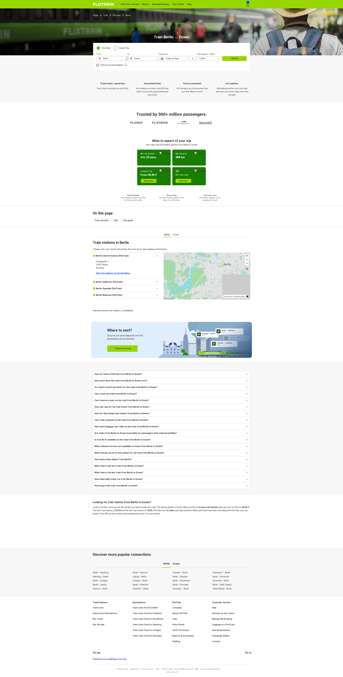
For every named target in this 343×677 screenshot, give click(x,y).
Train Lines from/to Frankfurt (147, 613)
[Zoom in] (247, 256)
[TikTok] (249, 659)
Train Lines (98, 607)
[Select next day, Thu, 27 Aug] (192, 58)
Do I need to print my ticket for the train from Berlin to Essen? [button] (125, 387)
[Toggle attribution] (247, 296)
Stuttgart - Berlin (181, 588)
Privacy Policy (147, 669)
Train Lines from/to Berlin (145, 607)
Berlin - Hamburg (100, 572)
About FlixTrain (179, 613)
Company (177, 607)
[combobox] (114, 58)
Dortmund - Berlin (220, 580)
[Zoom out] (247, 260)
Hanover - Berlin (100, 588)
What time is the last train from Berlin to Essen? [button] (118, 472)
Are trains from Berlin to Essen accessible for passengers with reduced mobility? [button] (135, 433)
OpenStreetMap (239, 296)
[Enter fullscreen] (247, 269)
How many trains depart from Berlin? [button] (113, 459)
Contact (216, 641)
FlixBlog (176, 641)
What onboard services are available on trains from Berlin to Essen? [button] (128, 446)
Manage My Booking (222, 619)
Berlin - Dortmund (220, 576)
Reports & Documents (183, 636)
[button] (126, 256)
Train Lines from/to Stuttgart (147, 636)
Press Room (178, 624)
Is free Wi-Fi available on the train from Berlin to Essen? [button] (122, 439)
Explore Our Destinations (105, 613)
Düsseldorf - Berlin (221, 572)
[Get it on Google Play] (102, 659)
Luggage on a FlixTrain (223, 624)
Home (95, 15)
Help (214, 607)
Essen (176, 234)
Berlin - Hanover (140, 572)
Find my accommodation (111, 65)
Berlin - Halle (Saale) (222, 584)
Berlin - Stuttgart (181, 584)
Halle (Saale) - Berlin (222, 588)
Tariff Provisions (180, 630)
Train (105, 15)
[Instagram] (246, 659)
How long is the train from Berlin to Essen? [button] (116, 485)
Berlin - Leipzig (100, 584)
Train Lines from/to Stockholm (148, 619)
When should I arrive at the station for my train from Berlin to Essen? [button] (129, 453)
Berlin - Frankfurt (140, 584)
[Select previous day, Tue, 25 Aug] (188, 58)
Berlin (128, 15)
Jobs (174, 619)
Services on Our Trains (223, 613)
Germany (117, 15)
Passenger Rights (221, 636)
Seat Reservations (221, 630)
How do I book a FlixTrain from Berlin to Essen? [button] (118, 374)
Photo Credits (167, 669)
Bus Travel (98, 619)
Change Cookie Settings (210, 669)
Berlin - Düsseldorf (181, 580)
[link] (171, 340)
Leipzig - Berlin (139, 576)
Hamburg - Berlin (100, 576)
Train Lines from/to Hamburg (147, 624)
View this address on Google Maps (113, 273)
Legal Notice (135, 669)
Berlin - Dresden (180, 576)
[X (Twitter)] (248, 659)
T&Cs (157, 669)
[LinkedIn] (247, 659)
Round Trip (124, 48)
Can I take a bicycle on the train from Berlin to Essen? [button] (121, 420)
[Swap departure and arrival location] (127, 58)
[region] (207, 276)
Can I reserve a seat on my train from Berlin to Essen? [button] (121, 400)
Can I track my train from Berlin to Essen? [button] (115, 393)
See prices (148, 181)
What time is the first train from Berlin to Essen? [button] (119, 466)
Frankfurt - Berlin (140, 588)
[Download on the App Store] (118, 659)
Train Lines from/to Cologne (147, 630)
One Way (106, 48)
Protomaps (228, 296)
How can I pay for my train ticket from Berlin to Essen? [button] (122, 407)
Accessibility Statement (184, 669)
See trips (183, 181)
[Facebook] (245, 659)
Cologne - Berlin (140, 580)
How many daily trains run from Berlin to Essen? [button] (118, 479)
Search (234, 58)
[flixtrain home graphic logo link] (103, 4)
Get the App (98, 624)
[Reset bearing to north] (247, 263)
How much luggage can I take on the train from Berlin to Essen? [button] (126, 426)
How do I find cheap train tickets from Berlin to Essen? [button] (122, 413)
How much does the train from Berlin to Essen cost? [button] (120, 380)
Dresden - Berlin (180, 572)
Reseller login (122, 669)
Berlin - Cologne (100, 580)
